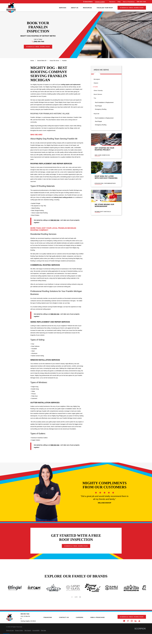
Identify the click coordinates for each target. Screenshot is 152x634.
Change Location (100, 1)
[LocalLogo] (11, 7)
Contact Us (64, 617)
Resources (87, 7)
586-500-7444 (141, 1)
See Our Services (102, 155)
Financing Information (105, 183)
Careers (79, 617)
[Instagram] (132, 621)
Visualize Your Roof (105, 7)
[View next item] (80, 597)
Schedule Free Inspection (131, 7)
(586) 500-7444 (39, 41)
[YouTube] (139, 621)
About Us (74, 7)
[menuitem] (62, 7)
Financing (48, 617)
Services (62, 7)
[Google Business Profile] (124, 621)
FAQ (119, 1)
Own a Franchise (129, 1)
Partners (112, 1)
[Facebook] (128, 621)
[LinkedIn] (135, 621)
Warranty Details (103, 211)
